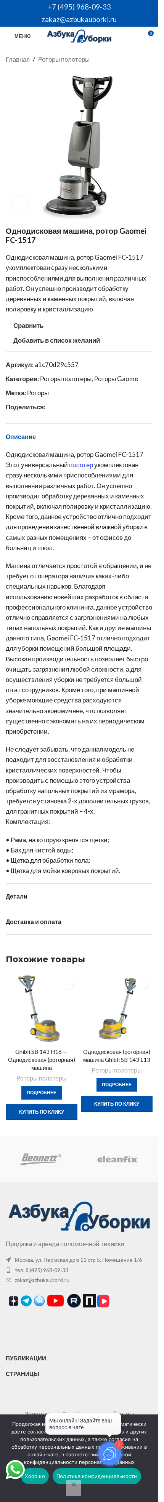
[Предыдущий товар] (129, 59)
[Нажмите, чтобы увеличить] (20, 204)
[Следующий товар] (148, 59)
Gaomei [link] (106, 257)
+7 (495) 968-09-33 (79, 6)
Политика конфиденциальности (96, 1476)
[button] (155, 1050)
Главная (18, 59)
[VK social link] (59, 407)
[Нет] (73, 1488)
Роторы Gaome (116, 379)
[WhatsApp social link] (50, 407)
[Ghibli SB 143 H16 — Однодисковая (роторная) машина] (41, 1008)
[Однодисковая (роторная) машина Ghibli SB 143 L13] (117, 1008)
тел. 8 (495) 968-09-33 (41, 1270)
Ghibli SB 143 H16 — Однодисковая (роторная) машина (41, 1059)
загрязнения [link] (51, 669)
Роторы (38, 393)
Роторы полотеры (64, 59)
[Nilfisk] (117, 1159)
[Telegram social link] (68, 407)
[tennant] (41, 1159)
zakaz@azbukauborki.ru (79, 19)
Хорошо (35, 1476)
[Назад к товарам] (138, 59)
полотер (81, 465)
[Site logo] (79, 35)
